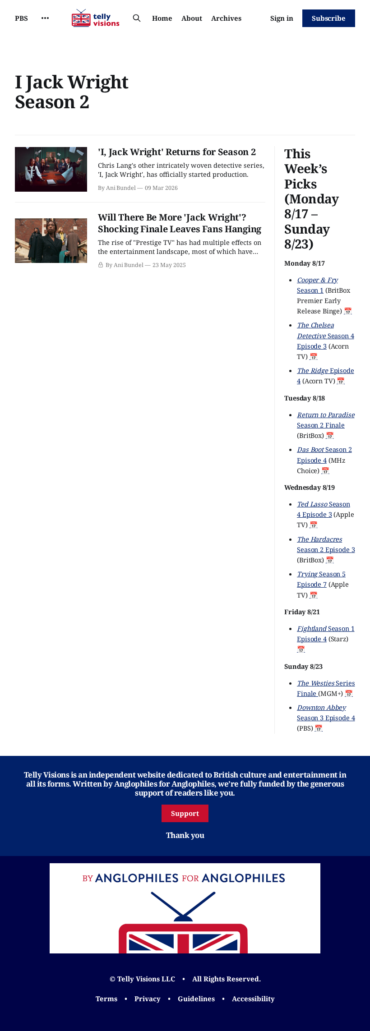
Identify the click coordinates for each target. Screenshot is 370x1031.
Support (185, 813)
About (191, 18)
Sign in (281, 18)
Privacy (147, 998)
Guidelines (196, 998)
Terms (106, 998)
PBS (21, 18)
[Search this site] (137, 18)
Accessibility (253, 998)
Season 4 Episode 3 (325, 335)
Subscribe (329, 18)
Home (162, 18)
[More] (45, 18)
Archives (226, 18)
